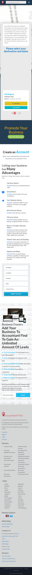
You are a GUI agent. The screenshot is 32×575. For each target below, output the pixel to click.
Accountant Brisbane (9, 470)
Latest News (5, 541)
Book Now (17, 103)
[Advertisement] (16, 73)
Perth (6, 488)
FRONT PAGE (6, 526)
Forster (20, 498)
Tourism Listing (8, 446)
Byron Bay (21, 492)
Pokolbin (6, 508)
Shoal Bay (20, 500)
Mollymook (7, 506)
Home (3, 19)
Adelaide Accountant (9, 452)
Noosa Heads (21, 494)
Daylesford (7, 500)
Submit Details (16, 294)
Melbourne (21, 484)
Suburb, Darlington (12, 19)
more (18, 113)
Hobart (6, 490)
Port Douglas (8, 498)
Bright (6, 496)
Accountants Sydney (23, 464)
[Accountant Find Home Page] (12, 415)
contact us (16, 533)
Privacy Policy (6, 549)
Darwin (20, 488)
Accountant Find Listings (16, 573)
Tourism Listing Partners (8, 558)
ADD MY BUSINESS (7, 524)
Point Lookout (8, 502)
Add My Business (16, 136)
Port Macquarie (22, 508)
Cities (3, 437)
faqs (8, 546)
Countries (4, 432)
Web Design (5, 544)
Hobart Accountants (23, 458)
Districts (4, 439)
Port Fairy (21, 502)
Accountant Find (22, 450)
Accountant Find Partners (9, 561)
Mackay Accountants (23, 456)
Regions (4, 434)
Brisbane (6, 486)
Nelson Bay (7, 492)
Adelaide (20, 486)
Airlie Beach (21, 504)
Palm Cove (21, 506)
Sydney (6, 484)
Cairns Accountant (9, 460)
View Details (16, 107)
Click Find (6, 450)
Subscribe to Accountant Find (10, 536)
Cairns (19, 496)
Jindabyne (7, 494)
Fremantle (7, 504)
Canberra (20, 490)
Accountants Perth (23, 474)
